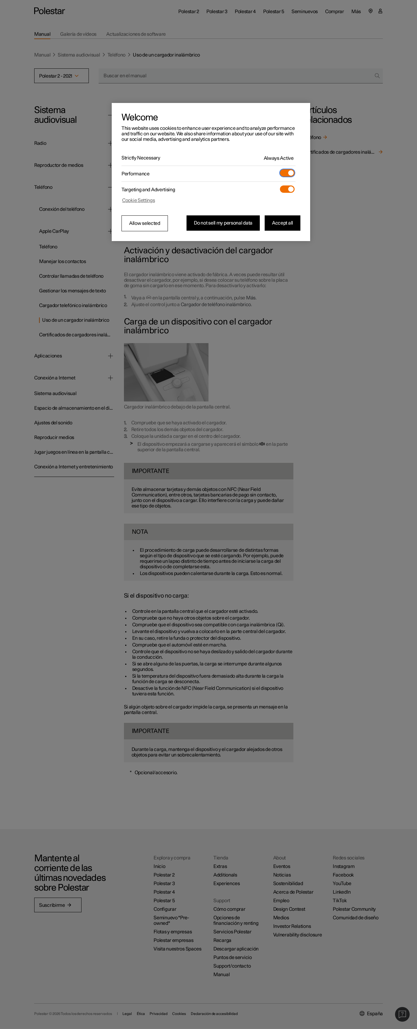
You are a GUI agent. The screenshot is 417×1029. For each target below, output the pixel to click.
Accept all (282, 223)
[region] (211, 172)
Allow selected (144, 223)
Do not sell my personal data (223, 223)
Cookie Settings (138, 200)
